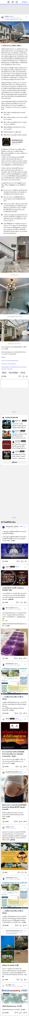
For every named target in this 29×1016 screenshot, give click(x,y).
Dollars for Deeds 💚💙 (10, 965)
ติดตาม (11, 16)
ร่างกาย (23, 373)
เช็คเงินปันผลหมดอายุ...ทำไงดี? (12, 1006)
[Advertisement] (14, 9)
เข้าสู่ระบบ (25, 2)
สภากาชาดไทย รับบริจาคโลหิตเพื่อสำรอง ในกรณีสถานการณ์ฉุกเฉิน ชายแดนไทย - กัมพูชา (13, 754)
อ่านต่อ (13, 540)
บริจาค (4, 373)
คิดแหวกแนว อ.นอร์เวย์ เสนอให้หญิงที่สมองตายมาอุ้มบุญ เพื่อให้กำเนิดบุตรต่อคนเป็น (14, 807)
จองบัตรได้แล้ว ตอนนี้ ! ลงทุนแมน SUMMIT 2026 (13, 589)
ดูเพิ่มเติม (11, 599)
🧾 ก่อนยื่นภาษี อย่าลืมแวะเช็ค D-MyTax (13, 698)
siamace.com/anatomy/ (8, 364)
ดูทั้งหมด (14, 462)
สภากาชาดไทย (13, 373)
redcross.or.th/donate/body (9, 360)
